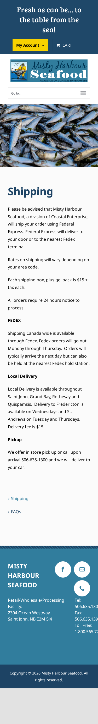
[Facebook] (63, 569)
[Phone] (82, 588)
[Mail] (82, 569)
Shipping (19, 498)
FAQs (16, 511)
